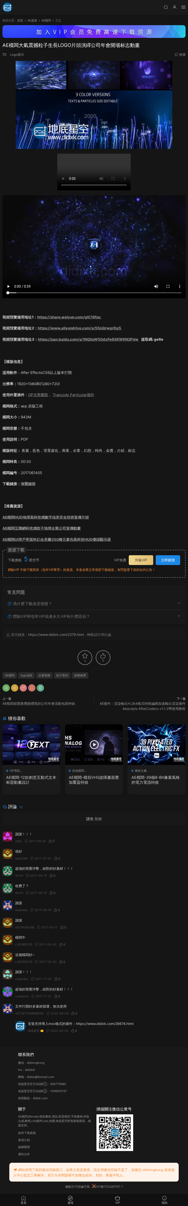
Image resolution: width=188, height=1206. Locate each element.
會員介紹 (24, 1140)
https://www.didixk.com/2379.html (56, 634)
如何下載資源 (27, 1133)
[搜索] (166, 7)
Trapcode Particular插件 (73, 394)
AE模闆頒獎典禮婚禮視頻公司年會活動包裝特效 (38, 703)
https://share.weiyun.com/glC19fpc (69, 317)
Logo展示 (17, 54)
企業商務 (44, 675)
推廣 (182, 54)
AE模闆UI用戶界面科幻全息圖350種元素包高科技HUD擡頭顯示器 (56, 539)
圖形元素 (141, 770)
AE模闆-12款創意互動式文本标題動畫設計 (31, 780)
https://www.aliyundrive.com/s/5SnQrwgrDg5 (80, 328)
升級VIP (141, 560)
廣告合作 (24, 1154)
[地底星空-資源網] (7, 7)
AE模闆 (9, 675)
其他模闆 (78, 770)
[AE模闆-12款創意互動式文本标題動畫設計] (31, 744)
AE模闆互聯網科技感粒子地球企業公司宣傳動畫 (41, 528)
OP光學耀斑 (38, 394)
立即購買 (168, 560)
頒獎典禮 (80, 675)
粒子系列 (62, 675)
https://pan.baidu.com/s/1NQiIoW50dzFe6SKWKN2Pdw (88, 339)
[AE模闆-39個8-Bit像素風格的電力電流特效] (157, 744)
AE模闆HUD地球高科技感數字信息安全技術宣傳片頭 (45, 517)
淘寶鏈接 (28, 483)
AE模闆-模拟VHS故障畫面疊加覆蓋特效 (94, 780)
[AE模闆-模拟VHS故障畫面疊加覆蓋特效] (94, 744)
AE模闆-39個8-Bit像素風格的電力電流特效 (155, 780)
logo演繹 (26, 675)
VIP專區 (15, 770)
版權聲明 (24, 1147)
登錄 (98, 818)
